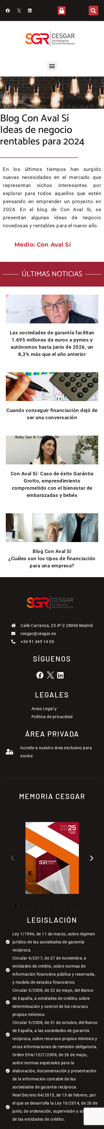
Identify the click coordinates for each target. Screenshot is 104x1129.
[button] (93, 10)
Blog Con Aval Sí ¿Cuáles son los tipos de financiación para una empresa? (52, 558)
